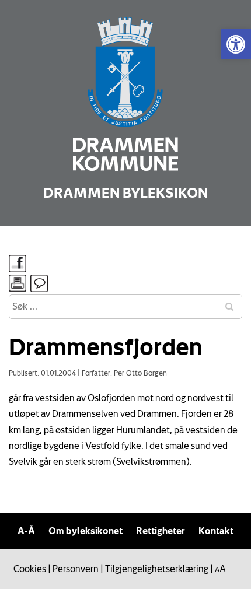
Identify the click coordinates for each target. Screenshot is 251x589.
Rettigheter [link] (160, 530)
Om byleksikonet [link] (85, 530)
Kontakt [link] (215, 530)
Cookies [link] (29, 568)
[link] (236, 44)
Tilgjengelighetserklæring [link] (156, 568)
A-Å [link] (26, 530)
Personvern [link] (76, 568)
